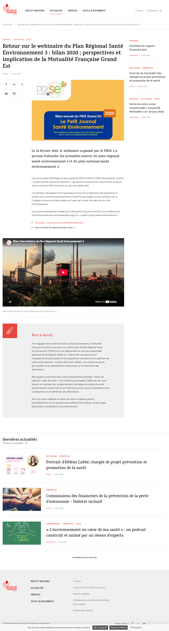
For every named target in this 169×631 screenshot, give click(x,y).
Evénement (50, 542)
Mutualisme (134, 68)
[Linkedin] (14, 84)
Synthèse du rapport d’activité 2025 (142, 48)
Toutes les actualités (13, 443)
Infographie (134, 55)
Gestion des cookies (83, 610)
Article (5, 73)
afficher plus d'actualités (84, 557)
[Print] (14, 94)
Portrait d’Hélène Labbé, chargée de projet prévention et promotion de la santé (96, 465)
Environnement (53, 523)
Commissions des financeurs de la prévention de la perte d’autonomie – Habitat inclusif (97, 499)
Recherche (153, 10)
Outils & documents (94, 10)
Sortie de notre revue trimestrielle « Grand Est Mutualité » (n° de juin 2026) (146, 108)
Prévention (19, 39)
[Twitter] (22, 84)
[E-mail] (6, 94)
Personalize (136, 627)
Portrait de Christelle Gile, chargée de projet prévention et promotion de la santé (147, 77)
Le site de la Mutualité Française (89, 587)
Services (72, 10)
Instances (7, 39)
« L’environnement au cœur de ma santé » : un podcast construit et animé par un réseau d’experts (96, 533)
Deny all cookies (118, 627)
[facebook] (6, 84)
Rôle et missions (34, 10)
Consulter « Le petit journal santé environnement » (60, 223)
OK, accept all (100, 627)
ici (74, 227)
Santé (28, 39)
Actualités (56, 10)
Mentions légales (81, 593)
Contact (139, 10)
